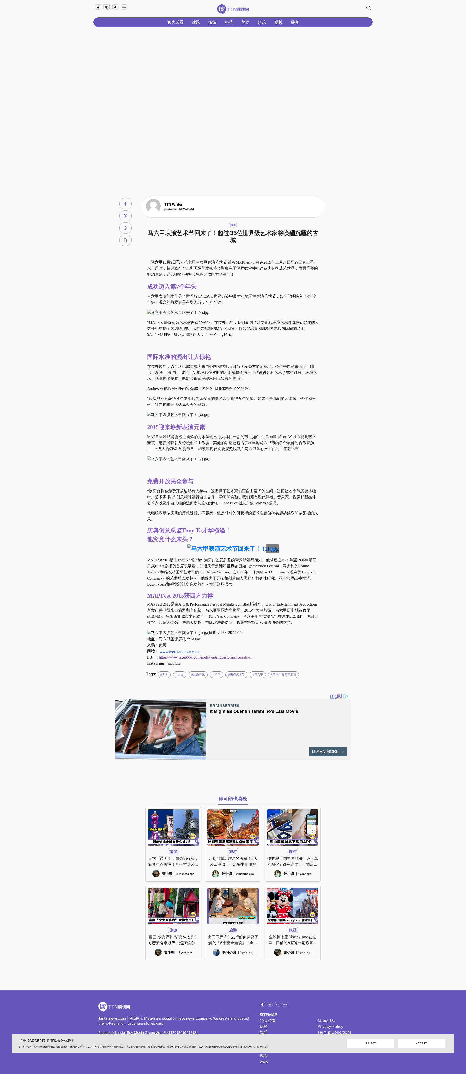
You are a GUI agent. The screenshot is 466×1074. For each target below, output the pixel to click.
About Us (326, 1020)
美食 (245, 22)
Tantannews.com (112, 1018)
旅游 (212, 22)
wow (264, 1061)
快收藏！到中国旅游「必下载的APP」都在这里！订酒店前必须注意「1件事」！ (292, 861)
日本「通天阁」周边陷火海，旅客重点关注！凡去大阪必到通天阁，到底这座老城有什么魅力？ (173, 861)
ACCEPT (421, 1043)
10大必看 (175, 22)
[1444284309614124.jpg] (233, 548)
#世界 (164, 674)
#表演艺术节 (236, 674)
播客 (295, 22)
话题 (196, 22)
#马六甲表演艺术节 (283, 674)
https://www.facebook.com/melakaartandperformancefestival (205, 657)
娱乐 (262, 22)
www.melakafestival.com (179, 652)
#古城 (179, 674)
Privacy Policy (330, 1026)
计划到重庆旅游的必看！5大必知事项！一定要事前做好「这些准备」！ (233, 861)
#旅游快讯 (198, 674)
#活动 (216, 674)
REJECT (371, 1043)
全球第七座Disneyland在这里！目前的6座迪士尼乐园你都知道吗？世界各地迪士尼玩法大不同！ (292, 940)
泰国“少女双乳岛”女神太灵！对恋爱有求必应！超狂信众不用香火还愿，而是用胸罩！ (173, 940)
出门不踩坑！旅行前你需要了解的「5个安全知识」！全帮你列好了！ (233, 940)
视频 (278, 22)
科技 (229, 22)
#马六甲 (257, 674)
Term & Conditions (334, 1032)
